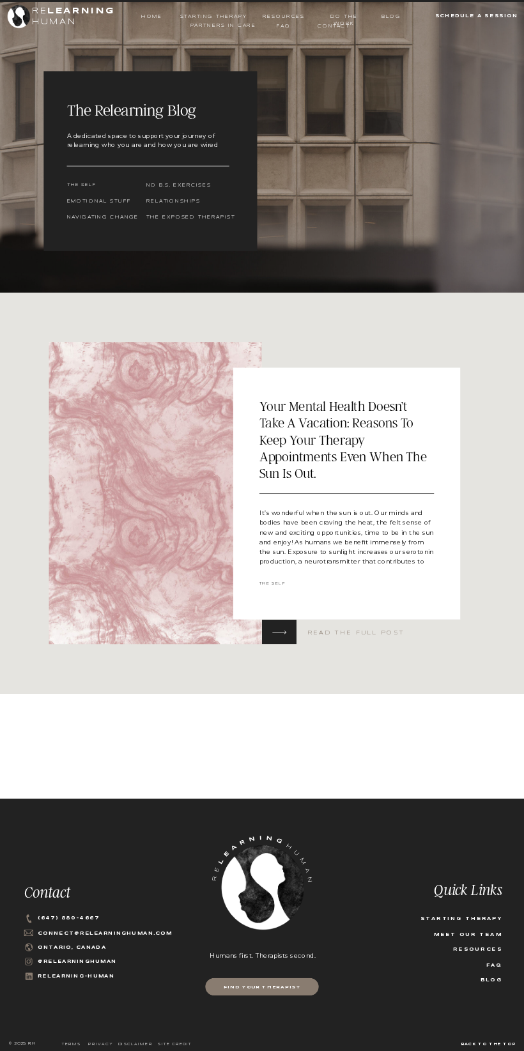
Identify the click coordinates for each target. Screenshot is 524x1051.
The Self (272, 583)
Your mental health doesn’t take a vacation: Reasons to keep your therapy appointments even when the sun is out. (343, 439)
